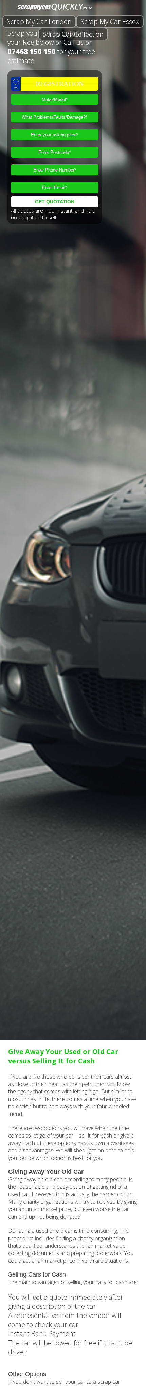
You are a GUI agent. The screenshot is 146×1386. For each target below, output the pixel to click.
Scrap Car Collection (73, 34)
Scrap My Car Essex (109, 21)
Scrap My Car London (39, 21)
